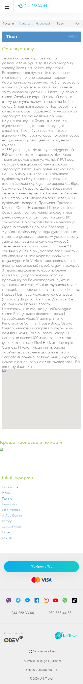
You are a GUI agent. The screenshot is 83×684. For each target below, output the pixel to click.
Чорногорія (43, 23)
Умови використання (41, 670)
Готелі (73, 36)
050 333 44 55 (60, 613)
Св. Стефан (11, 509)
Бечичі (7, 538)
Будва (6, 532)
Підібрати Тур (41, 566)
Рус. (77, 23)
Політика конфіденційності (42, 661)
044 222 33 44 (36, 6)
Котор (7, 521)
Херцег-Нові (11, 526)
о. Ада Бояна (12, 515)
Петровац (10, 504)
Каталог (24, 23)
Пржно (7, 498)
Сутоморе (10, 487)
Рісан (6, 493)
